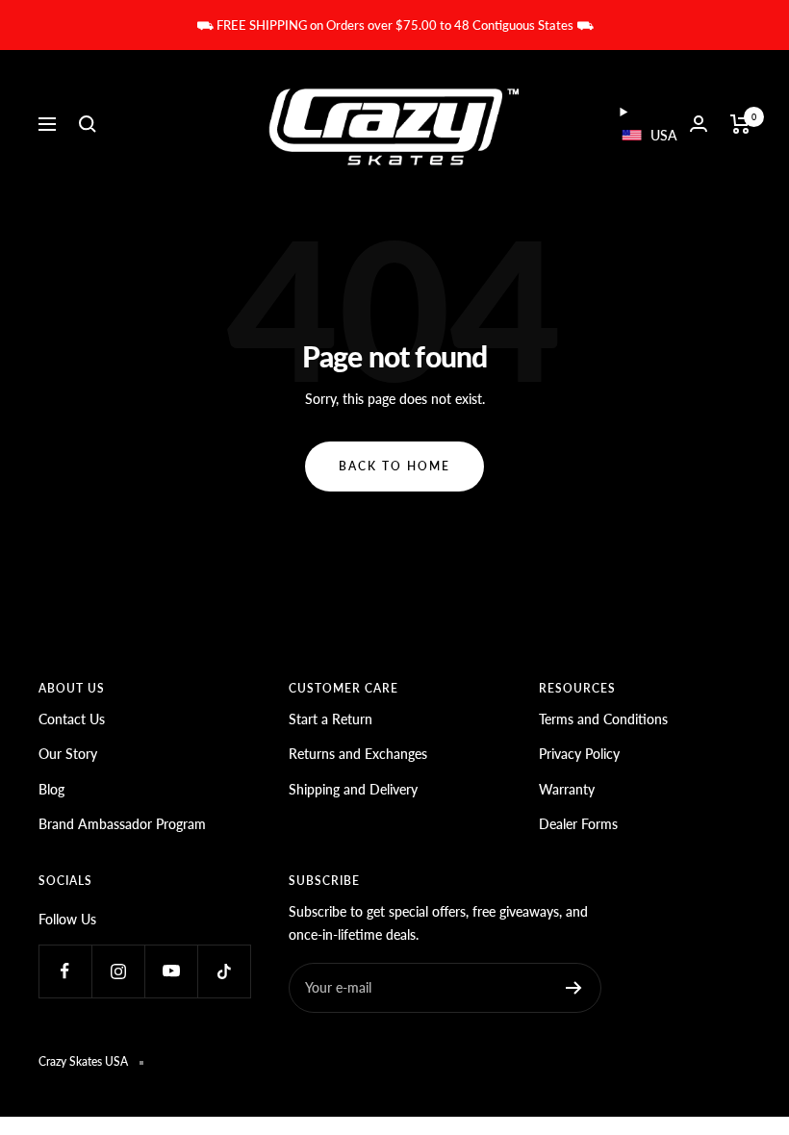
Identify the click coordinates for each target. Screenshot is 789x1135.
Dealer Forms (578, 824)
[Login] (698, 123)
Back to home (394, 466)
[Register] (574, 988)
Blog (51, 789)
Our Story (67, 753)
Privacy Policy (579, 753)
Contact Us (71, 719)
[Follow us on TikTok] (223, 971)
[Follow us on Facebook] (64, 971)
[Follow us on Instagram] (117, 971)
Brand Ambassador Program (122, 824)
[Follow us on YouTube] (170, 971)
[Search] (87, 124)
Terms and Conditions (603, 719)
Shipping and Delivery (353, 789)
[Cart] (740, 124)
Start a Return (330, 719)
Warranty (567, 789)
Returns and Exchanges (358, 753)
